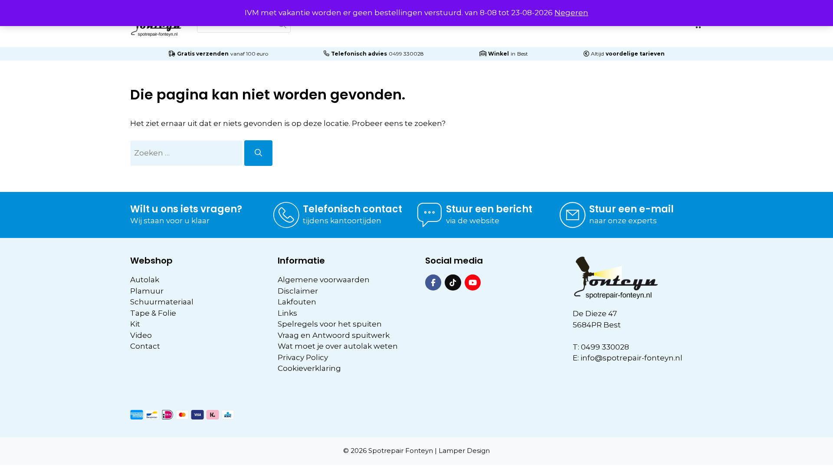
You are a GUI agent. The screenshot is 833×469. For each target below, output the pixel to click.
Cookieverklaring (309, 368)
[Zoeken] (258, 153)
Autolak (144, 279)
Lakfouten (297, 301)
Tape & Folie (153, 313)
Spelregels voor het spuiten (330, 324)
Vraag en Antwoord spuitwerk (334, 335)
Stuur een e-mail (631, 209)
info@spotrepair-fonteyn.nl (631, 357)
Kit (135, 324)
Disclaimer (298, 291)
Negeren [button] (571, 12)
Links (287, 313)
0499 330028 (406, 53)
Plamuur (147, 291)
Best (522, 53)
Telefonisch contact (352, 209)
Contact (145, 346)
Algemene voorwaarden (324, 279)
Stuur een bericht (489, 209)
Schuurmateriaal (161, 301)
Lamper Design (464, 450)
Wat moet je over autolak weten (338, 346)
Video (141, 335)
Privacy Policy (303, 357)
